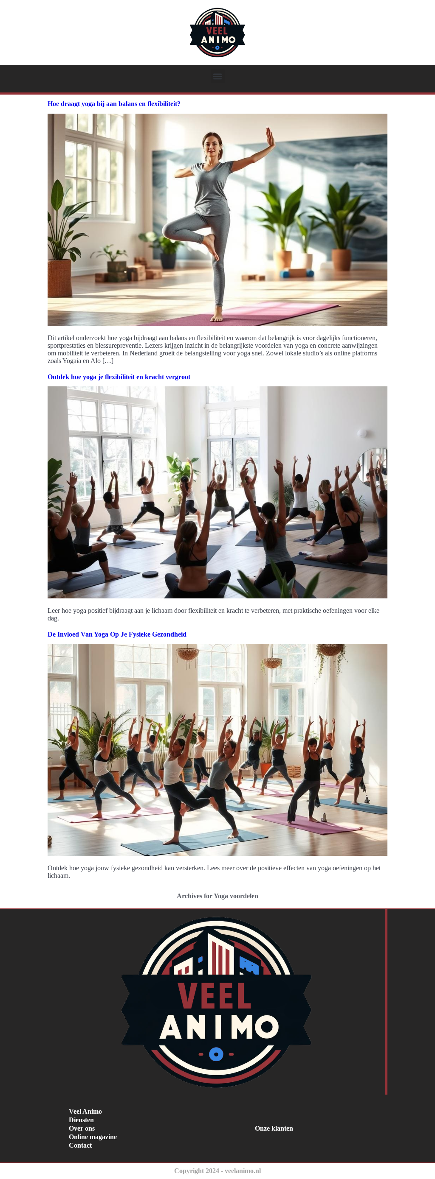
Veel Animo (85, 1111)
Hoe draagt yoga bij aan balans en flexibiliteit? (114, 103)
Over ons (82, 1128)
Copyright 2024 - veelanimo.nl (217, 1170)
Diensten (81, 1119)
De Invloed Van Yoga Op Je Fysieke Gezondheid (117, 634)
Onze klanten (274, 1128)
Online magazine (93, 1136)
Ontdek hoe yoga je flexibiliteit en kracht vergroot (119, 376)
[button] (218, 76)
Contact (80, 1145)
